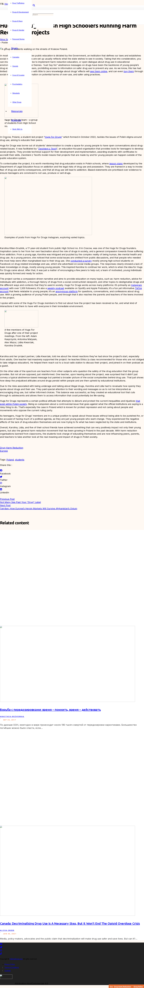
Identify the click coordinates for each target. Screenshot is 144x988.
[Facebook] (1, 470)
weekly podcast (55, 288)
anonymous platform (67, 291)
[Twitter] (1, 476)
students (19, 459)
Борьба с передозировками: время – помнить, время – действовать (50, 709)
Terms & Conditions (11, 967)
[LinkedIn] (1, 489)
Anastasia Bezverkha (12, 716)
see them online (98, 71)
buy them (129, 71)
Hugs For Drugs (53, 137)
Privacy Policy (9, 964)
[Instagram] (1, 483)
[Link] (6, 978)
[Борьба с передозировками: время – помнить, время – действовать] (67, 701)
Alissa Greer (7, 930)
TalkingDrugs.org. (16, 959)
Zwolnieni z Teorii (47, 148)
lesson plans (116, 163)
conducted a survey (81, 260)
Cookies (7, 971)
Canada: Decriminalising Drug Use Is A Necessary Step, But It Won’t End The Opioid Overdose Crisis (70, 923)
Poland (10, 459)
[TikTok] (1, 953)
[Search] (34, 5)
